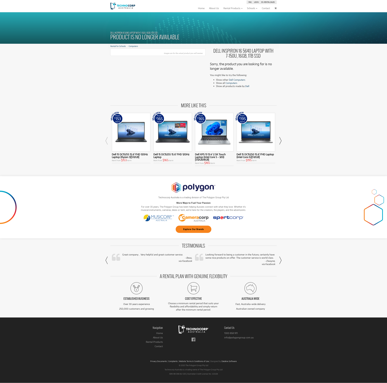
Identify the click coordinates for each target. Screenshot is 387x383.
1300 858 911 (231, 333)
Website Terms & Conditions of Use (194, 361)
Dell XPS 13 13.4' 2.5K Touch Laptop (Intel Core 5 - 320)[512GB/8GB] (210, 157)
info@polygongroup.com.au (239, 337)
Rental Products (154, 341)
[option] (131, 138)
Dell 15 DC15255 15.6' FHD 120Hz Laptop (171, 156)
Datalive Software (229, 361)
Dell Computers (237, 79)
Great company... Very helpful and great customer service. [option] (157, 257)
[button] (106, 141)
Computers (133, 46)
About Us (158, 337)
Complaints (173, 361)
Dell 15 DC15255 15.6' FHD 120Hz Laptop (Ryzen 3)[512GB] (130, 156)
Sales (268, 2)
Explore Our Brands (193, 229)
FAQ (250, 2)
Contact (159, 346)
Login (256, 2)
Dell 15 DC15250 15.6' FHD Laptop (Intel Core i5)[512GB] (255, 156)
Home (159, 333)
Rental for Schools (118, 46)
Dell (247, 86)
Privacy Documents (158, 361)
